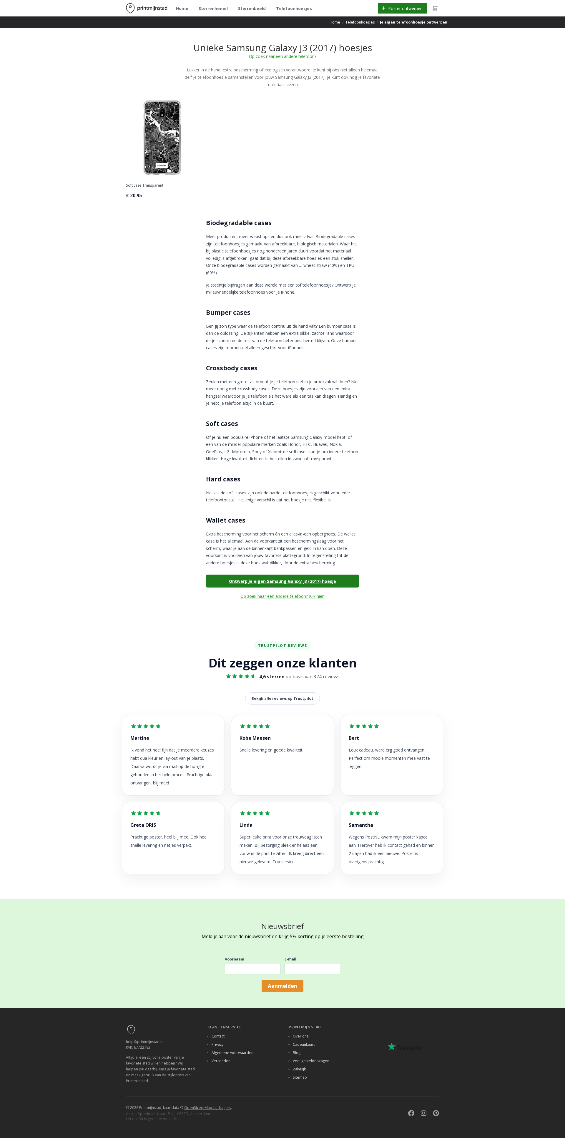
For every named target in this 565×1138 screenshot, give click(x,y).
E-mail (290, 959)
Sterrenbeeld (252, 8)
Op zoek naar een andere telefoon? (282, 56)
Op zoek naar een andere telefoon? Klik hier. (282, 596)
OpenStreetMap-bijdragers (207, 1107)
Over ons (300, 1036)
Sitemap (300, 1077)
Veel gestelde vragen (311, 1060)
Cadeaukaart (304, 1044)
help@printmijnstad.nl (144, 1041)
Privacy (217, 1044)
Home (182, 8)
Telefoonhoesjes (294, 8)
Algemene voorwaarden (232, 1052)
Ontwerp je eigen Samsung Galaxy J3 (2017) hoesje (282, 581)
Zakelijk (299, 1069)
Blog (296, 1052)
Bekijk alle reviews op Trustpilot (282, 698)
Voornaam (234, 959)
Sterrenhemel (213, 8)
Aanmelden (282, 985)
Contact (218, 1036)
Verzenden (221, 1060)
